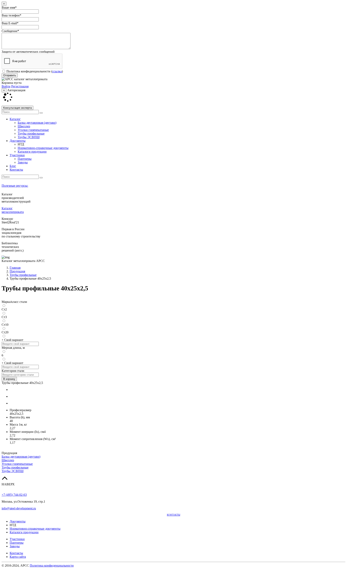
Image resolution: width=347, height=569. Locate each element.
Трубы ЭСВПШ (29, 137)
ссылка (57, 71)
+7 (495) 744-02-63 (14, 494)
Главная (15, 267)
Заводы (23, 162)
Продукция (17, 271)
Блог (13, 166)
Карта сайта (18, 556)
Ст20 (5, 332)
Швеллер (24, 126)
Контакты (16, 169)
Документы (18, 521)
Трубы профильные (31, 133)
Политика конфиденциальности (28, 71)
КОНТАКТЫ (173, 514)
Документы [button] (18, 140)
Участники (17, 539)
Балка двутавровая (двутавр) (37, 122)
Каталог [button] (15, 119)
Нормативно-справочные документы (43, 148)
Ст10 (5, 324)
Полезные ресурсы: (15, 185)
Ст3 (4, 317)
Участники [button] (17, 155)
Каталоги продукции (32, 151)
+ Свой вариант (12, 340)
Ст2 (4, 309)
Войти (6, 86)
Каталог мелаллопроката (13, 210)
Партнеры (25, 158)
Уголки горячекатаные (33, 130)
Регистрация (20, 86)
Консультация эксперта (17, 107)
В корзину (9, 378)
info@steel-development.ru (19, 508)
